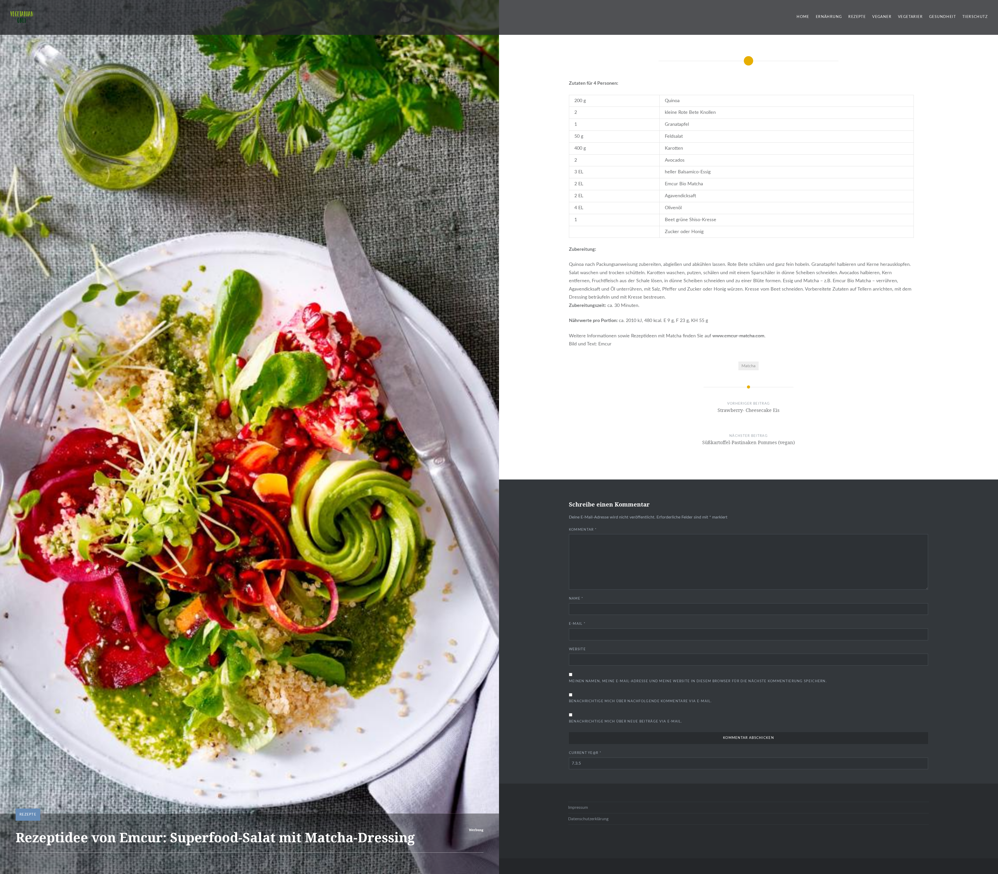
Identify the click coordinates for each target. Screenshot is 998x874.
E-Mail (577, 624)
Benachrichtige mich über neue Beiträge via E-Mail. (625, 721)
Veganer (881, 17)
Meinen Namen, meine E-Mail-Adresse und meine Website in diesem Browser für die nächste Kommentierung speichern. (698, 681)
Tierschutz (975, 17)
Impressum (578, 807)
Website (577, 649)
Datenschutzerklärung (588, 819)
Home (803, 17)
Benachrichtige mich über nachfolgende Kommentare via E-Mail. (640, 701)
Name (576, 598)
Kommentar (583, 529)
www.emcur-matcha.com (738, 336)
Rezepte (857, 17)
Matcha (748, 366)
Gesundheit (942, 17)
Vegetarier (910, 17)
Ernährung (829, 17)
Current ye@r (585, 753)
